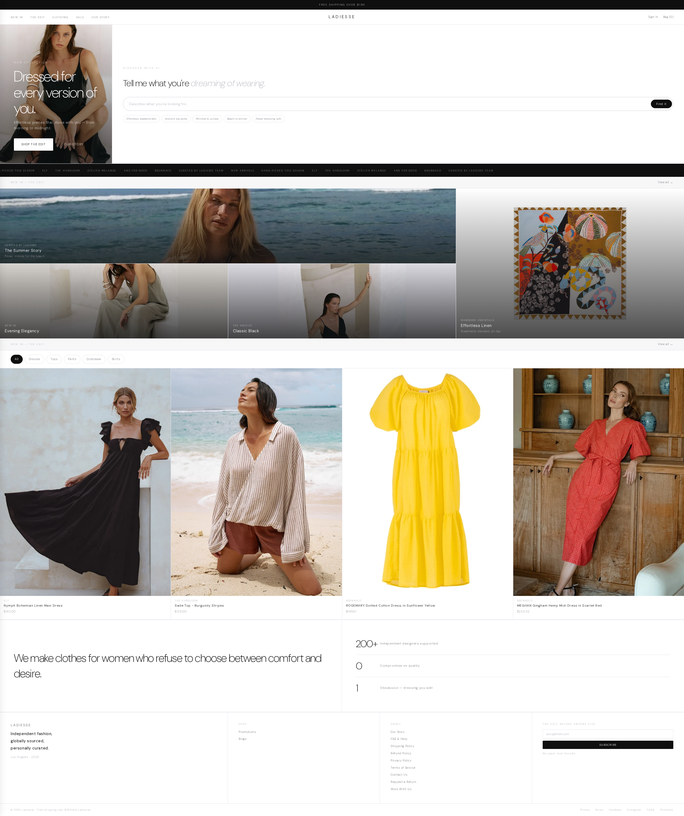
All (17, 359)
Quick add (85, 592)
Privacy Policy (401, 760)
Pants (72, 359)
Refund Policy (401, 753)
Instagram (634, 809)
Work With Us (401, 789)
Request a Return (404, 782)
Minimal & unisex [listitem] (207, 118)
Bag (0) (668, 17)
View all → (665, 182)
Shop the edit (33, 144)
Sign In (653, 17)
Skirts (116, 359)
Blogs (243, 739)
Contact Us (399, 774)
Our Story (101, 17)
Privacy (585, 809)
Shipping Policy (402, 746)
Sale (80, 17)
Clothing (60, 17)
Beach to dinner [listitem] (237, 118)
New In (17, 17)
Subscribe (608, 745)
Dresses (34, 359)
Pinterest (666, 809)
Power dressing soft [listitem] (268, 118)
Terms (599, 809)
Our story (73, 144)
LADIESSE (342, 16)
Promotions (247, 732)
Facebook (615, 809)
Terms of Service (403, 768)
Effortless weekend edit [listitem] (141, 118)
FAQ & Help (399, 739)
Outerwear (94, 359)
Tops (54, 359)
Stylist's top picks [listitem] (176, 118)
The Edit (37, 17)
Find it (661, 104)
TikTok (651, 809)
